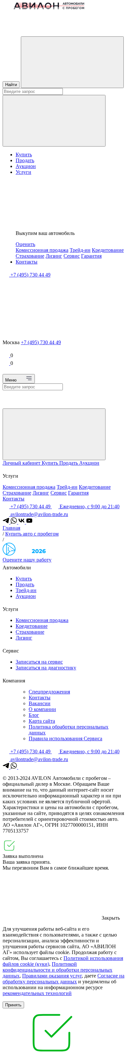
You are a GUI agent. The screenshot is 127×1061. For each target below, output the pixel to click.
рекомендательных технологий (37, 993)
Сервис (72, 256)
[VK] (22, 522)
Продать (25, 160)
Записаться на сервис (39, 662)
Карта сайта (42, 721)
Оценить (25, 244)
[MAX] (21, 767)
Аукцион (26, 166)
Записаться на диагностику (46, 667)
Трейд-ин (80, 250)
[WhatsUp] (14, 522)
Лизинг (54, 256)
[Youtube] (29, 522)
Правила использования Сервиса (65, 738)
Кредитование (108, 250)
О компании (42, 709)
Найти (11, 84)
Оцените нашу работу (27, 560)
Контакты (26, 262)
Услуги (23, 172)
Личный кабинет (22, 463)
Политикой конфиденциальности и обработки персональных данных (57, 969)
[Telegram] (6, 522)
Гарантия (91, 256)
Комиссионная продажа (42, 250)
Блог (34, 715)
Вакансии (39, 703)
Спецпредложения (49, 691)
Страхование (30, 256)
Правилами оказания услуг (52, 975)
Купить (24, 154)
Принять (13, 1005)
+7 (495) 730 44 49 (41, 342)
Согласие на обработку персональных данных (63, 978)
